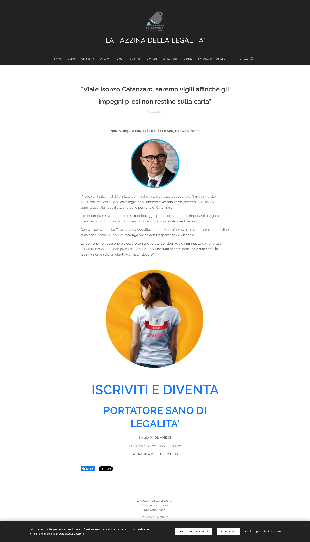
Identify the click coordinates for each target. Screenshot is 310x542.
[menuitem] (59, 58)
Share (89, 468)
